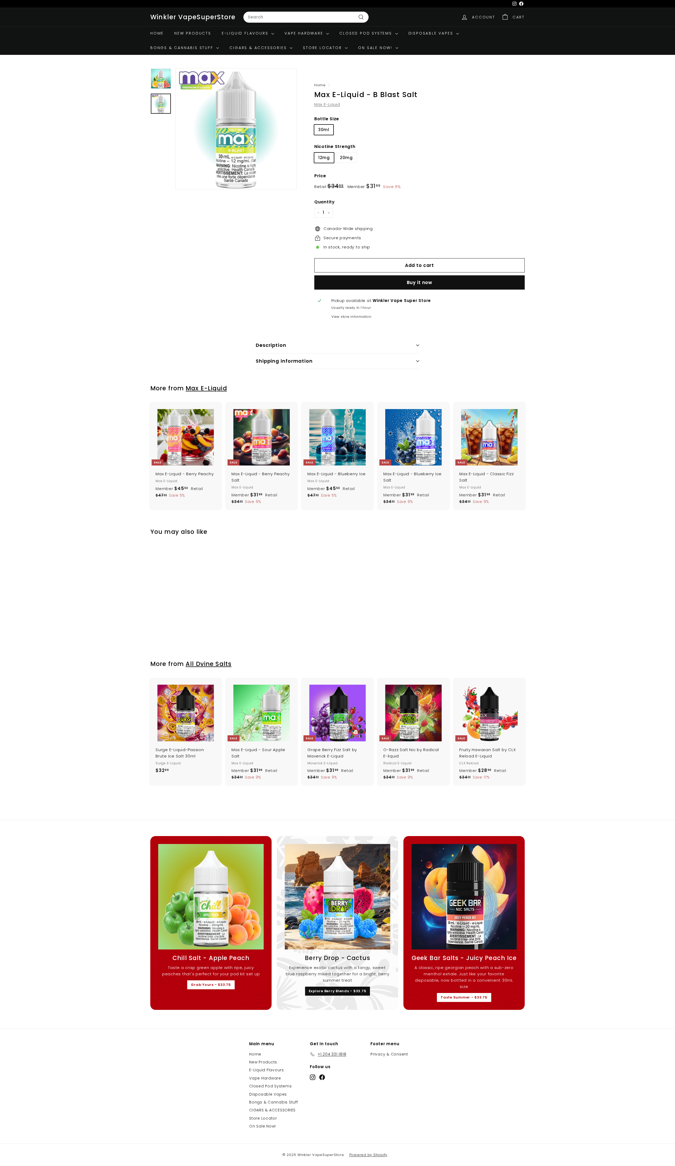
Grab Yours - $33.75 (211, 984)
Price (320, 176)
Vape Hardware (305, 33)
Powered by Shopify (368, 1154)
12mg (324, 157)
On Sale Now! (376, 47)
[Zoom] (236, 128)
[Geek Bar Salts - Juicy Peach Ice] (464, 896)
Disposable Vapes (431, 33)
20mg (346, 157)
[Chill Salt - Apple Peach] (211, 896)
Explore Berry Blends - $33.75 (338, 991)
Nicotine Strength (334, 146)
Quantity (324, 202)
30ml (323, 129)
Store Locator (323, 47)
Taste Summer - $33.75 (464, 997)
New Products (192, 33)
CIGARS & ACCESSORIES (258, 47)
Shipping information (284, 361)
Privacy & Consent (389, 1054)
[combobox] (306, 17)
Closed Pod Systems (366, 33)
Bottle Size (326, 119)
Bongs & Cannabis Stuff (182, 47)
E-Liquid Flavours (246, 33)
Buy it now (419, 282)
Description (271, 345)
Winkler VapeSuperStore (192, 17)
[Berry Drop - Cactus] (337, 896)
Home (157, 33)
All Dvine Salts (209, 664)
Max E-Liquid (327, 104)
